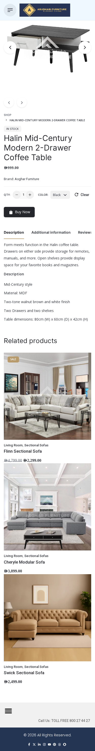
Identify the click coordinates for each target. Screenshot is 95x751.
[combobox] (60, 195)
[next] (22, 102)
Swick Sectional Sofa (24, 672)
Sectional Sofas (36, 445)
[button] (8, 710)
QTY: (7, 195)
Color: (43, 195)
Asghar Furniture (27, 179)
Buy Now (22, 211)
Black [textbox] (57, 194)
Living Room (13, 445)
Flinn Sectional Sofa (23, 451)
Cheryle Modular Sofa (24, 562)
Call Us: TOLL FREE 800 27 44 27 (64, 721)
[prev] (9, 102)
